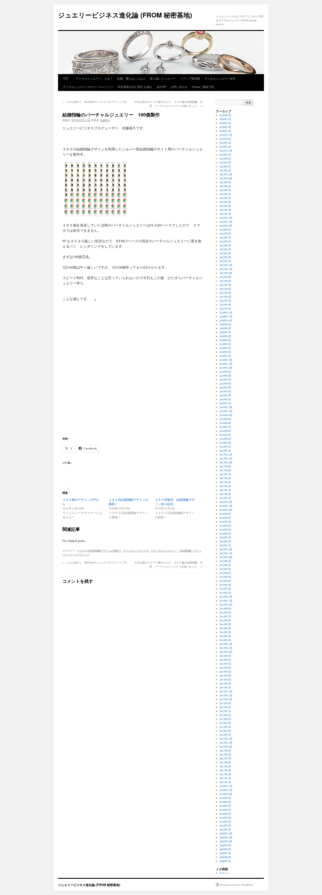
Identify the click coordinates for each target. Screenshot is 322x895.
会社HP (161, 87)
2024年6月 (225, 158)
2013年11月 (225, 648)
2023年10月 (225, 178)
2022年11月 (225, 221)
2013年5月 (225, 671)
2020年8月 (225, 328)
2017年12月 (225, 454)
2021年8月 (225, 281)
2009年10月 (225, 841)
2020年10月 (225, 320)
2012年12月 (225, 691)
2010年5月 (225, 813)
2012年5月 (225, 719)
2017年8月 (225, 470)
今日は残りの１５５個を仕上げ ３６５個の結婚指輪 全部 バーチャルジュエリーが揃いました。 (168, 103)
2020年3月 (225, 348)
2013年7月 (225, 663)
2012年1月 (225, 734)
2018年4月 (225, 438)
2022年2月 (225, 257)
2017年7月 (225, 474)
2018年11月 (225, 411)
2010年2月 (225, 825)
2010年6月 (225, 809)
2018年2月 (225, 446)
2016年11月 (225, 506)
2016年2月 (225, 541)
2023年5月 (225, 198)
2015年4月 (225, 581)
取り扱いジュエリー (163, 78)
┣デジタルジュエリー (163, 550)
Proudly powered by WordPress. (237, 884)
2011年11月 (225, 742)
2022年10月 (225, 225)
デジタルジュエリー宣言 (220, 78)
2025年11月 (225, 135)
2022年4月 (225, 249)
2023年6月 (225, 194)
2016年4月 (225, 533)
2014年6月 (225, 620)
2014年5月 (225, 624)
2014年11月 (225, 600)
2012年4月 (225, 723)
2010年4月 (225, 817)
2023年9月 (225, 182)
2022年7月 (225, 237)
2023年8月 (225, 186)
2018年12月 (225, 407)
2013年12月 (225, 644)
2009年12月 (225, 833)
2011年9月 (225, 750)
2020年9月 (225, 324)
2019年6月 (225, 383)
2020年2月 (225, 352)
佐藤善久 (105, 120)
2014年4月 (225, 628)
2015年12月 (225, 549)
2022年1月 (225, 261)
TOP (66, 78)
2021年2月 (225, 304)
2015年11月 (225, 553)
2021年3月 (225, 300)
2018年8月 (225, 423)
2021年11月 (225, 269)
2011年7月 (225, 758)
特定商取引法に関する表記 (135, 87)
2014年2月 (225, 636)
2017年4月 (225, 486)
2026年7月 (225, 119)
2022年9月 (225, 229)
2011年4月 (225, 770)
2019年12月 (225, 360)
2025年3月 (225, 142)
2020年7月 (225, 332)
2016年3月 (225, 537)
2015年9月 (225, 561)
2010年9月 (225, 798)
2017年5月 (225, 482)
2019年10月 (225, 367)
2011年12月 (225, 738)
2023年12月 (225, 174)
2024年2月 (225, 170)
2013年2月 (225, 683)
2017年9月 (225, 466)
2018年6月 (225, 431)
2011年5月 (225, 766)
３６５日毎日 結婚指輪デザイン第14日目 (175, 501)
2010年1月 (225, 829)
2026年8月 (225, 115)
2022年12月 (225, 217)
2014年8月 (225, 612)
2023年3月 (225, 206)
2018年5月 (225, 435)
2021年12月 (225, 265)
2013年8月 (225, 659)
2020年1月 (225, 356)
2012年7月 (225, 711)
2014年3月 (225, 632)
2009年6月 (225, 857)
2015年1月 (225, 592)
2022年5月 (225, 245)
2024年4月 (225, 166)
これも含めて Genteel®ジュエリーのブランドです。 (96, 101)
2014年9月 (225, 608)
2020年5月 (225, 340)
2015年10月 (225, 557)
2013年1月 (225, 687)
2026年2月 (225, 131)
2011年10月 (225, 746)
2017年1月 (225, 498)
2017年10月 (225, 462)
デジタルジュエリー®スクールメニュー (88, 87)
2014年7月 (225, 616)
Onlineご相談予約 (203, 87)
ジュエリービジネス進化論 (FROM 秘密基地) (125, 15)
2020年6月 (225, 336)
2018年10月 (225, 415)
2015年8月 (225, 565)
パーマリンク (81, 554)
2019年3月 (225, 395)
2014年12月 (225, 596)
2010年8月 (225, 802)
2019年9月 (225, 371)
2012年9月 (225, 703)
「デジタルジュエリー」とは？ (93, 78)
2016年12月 (225, 502)
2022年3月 (225, 253)
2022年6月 (225, 241)
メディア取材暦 (190, 78)
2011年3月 (225, 774)
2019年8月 (225, 375)
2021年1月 (225, 308)
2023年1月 (225, 214)
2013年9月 (225, 656)
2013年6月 (225, 667)
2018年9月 (225, 419)
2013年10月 (225, 652)
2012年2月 (225, 731)
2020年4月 (225, 344)
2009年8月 (225, 849)
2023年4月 (225, 202)
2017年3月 (225, 490)
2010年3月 (225, 821)
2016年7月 (225, 521)
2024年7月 (225, 154)
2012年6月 (225, 715)
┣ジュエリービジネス (136, 550)
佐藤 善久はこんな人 (131, 78)
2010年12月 (225, 786)
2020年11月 (225, 316)
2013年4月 (225, 675)
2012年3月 (225, 727)
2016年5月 (225, 529)
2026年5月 (225, 123)
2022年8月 (225, 233)
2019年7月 (225, 379)
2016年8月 (225, 517)
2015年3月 (225, 585)
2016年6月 (225, 525)
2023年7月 (225, 190)
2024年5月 (225, 162)
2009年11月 (225, 837)
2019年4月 (225, 391)
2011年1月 (225, 782)
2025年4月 (225, 139)
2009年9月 (225, 845)
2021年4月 (225, 296)
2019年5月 (225, 387)
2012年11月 (225, 695)
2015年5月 (225, 577)
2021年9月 (225, 277)
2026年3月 (225, 127)
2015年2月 (225, 588)
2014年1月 (225, 640)
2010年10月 (225, 794)
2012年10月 (225, 699)
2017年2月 (225, 494)
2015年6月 (225, 573)
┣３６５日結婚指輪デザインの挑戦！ (99, 550)
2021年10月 (225, 273)
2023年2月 (225, 210)
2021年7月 (225, 285)
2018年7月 (225, 427)
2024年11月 (225, 150)
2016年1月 (225, 545)
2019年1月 (225, 403)
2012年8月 (225, 707)
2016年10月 (225, 510)
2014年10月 (225, 604)
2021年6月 (225, 289)
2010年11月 (225, 790)
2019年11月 (225, 363)
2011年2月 (225, 778)
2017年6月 (225, 478)
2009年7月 (225, 853)
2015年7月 (225, 569)
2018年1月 (225, 450)
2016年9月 (225, 513)
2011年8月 (225, 754)
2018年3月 (225, 442)
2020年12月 (225, 312)
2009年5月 (225, 861)
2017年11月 (225, 458)
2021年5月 (225, 292)
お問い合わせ (179, 87)
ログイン (224, 873)
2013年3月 (225, 679)
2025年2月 (225, 146)
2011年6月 (225, 762)
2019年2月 (225, 399)
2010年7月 (225, 806)
